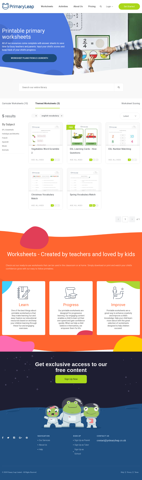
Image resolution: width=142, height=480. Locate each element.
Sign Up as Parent (82, 440)
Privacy (129, 472)
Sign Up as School (79, 451)
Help (41, 449)
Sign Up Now (71, 379)
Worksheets (47, 6)
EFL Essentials (8, 130)
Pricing (92, 6)
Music (4, 146)
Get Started (129, 6)
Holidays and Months (10, 134)
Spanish (5, 142)
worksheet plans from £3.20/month (29, 58)
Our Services (44, 440)
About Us (78, 6)
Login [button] (108, 6)
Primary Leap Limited (14, 472)
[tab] (13, 130)
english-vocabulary (50, 116)
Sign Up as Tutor (81, 445)
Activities (63, 6)
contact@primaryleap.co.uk (111, 440)
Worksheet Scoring (130, 103)
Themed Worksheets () (47, 103)
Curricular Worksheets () (15, 103)
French (4, 138)
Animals (5, 150)
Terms (137, 472)
